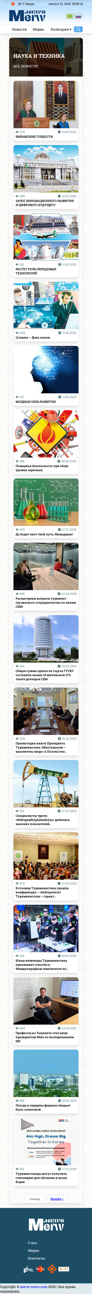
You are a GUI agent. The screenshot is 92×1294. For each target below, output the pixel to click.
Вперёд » (56, 1199)
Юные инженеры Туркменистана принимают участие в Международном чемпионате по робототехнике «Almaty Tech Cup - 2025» (46, 964)
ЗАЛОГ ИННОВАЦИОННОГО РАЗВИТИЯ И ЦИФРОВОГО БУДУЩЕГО (45, 203)
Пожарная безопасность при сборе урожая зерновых (42, 468)
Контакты (36, 1258)
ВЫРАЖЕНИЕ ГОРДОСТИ (34, 136)
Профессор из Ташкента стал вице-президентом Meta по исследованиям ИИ (45, 1037)
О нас (32, 1242)
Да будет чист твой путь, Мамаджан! (44, 534)
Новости (19, 29)
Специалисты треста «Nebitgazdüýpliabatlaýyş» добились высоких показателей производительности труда (43, 820)
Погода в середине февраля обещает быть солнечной (43, 1107)
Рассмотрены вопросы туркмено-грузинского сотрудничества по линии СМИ (46, 602)
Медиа (38, 29)
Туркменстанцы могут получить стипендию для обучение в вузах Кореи (41, 1178)
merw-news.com (34, 1286)
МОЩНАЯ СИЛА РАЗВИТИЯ (36, 402)
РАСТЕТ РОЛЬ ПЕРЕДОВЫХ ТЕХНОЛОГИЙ (36, 271)
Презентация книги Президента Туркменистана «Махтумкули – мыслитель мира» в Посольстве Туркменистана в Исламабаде (41, 747)
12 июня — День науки (33, 337)
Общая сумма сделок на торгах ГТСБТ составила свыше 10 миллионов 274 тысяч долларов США (45, 675)
